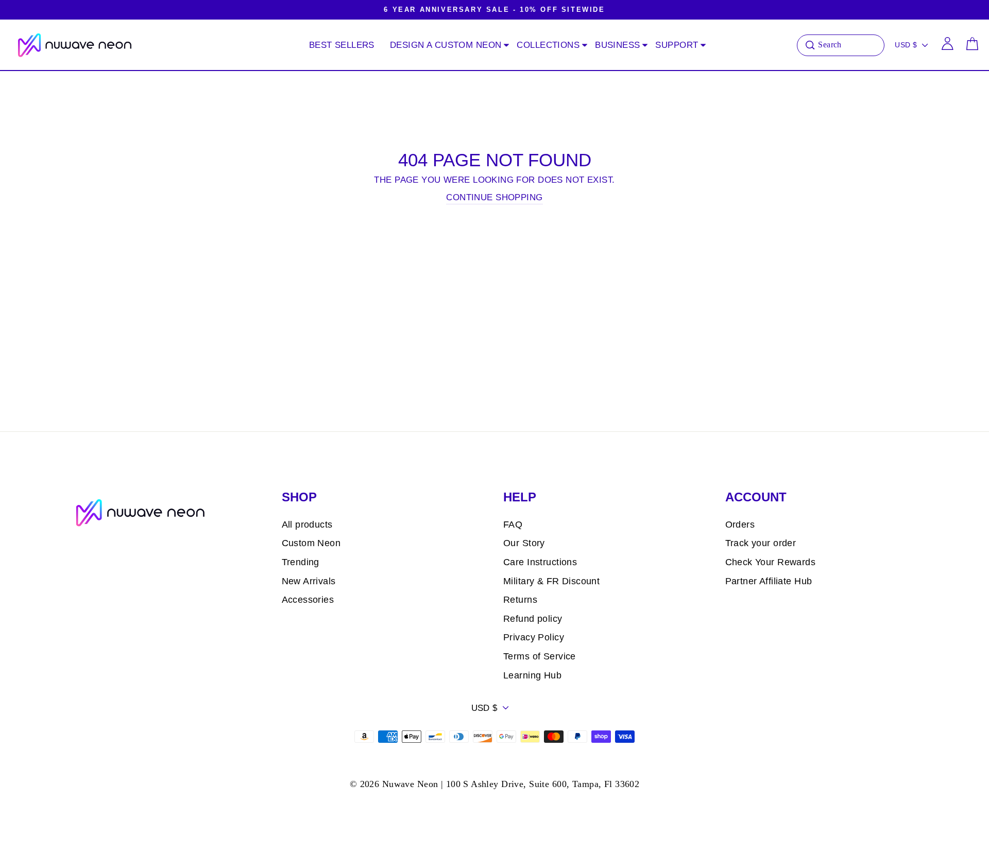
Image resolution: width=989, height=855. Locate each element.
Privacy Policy (533, 637)
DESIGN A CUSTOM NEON (446, 45)
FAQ (512, 524)
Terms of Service (539, 656)
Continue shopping (494, 197)
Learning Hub (532, 675)
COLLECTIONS (548, 45)
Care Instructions (540, 562)
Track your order (760, 543)
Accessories (308, 600)
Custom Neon (311, 543)
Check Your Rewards (770, 562)
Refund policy (532, 619)
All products (307, 524)
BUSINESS (617, 45)
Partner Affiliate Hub (768, 581)
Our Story (524, 543)
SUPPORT (676, 45)
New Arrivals (309, 581)
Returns (520, 600)
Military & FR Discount (551, 581)
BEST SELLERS (341, 45)
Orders (740, 524)
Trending (300, 562)
